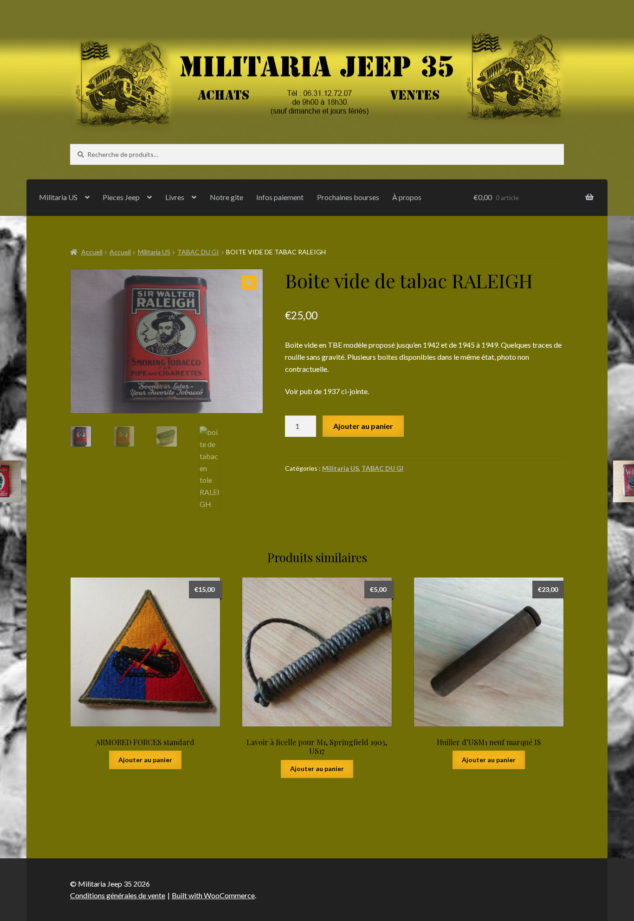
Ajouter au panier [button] (145, 760)
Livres (174, 197)
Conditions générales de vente (117, 895)
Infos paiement (280, 197)
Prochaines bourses (348, 197)
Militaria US (58, 197)
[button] (249, 282)
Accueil (92, 252)
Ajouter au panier (363, 426)
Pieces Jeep (121, 197)
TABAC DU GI (198, 252)
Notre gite (226, 197)
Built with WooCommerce (213, 895)
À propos (406, 197)
